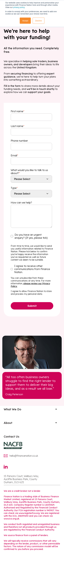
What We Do (12, 409)
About (8, 423)
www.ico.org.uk (11, 518)
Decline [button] (38, 20)
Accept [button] (25, 20)
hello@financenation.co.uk (23, 455)
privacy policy (19, 7)
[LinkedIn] (7, 468)
